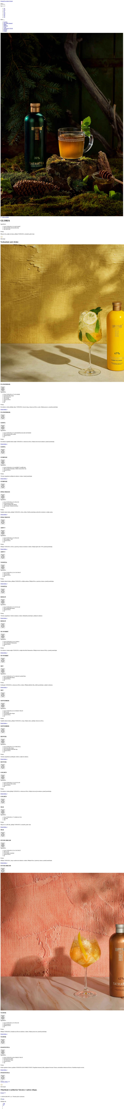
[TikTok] (4, 1106)
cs (1, 6)
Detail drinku (4, 409)
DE (4, 15)
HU (4, 12)
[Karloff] (2, 1099)
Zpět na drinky (5, 217)
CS (4, 17)
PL (4, 11)
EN (4, 14)
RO (4, 10)
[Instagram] (4, 1104)
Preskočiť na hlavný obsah (7, 1)
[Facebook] (3, 1105)
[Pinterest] (4, 1108)
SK (4, 8)
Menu (2, 3)
